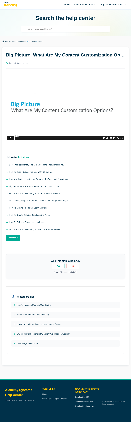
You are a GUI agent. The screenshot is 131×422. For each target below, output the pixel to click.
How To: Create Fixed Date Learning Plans (28, 208)
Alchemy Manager (19, 41)
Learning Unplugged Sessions (54, 399)
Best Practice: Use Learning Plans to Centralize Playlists (34, 229)
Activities (32, 41)
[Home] (10, 4)
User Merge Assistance (27, 343)
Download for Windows (84, 406)
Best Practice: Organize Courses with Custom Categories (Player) (38, 200)
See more (12, 238)
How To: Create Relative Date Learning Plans (29, 215)
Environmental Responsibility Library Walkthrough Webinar (43, 334)
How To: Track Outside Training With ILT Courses (31, 172)
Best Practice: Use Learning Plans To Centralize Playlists (34, 193)
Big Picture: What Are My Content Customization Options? (35, 186)
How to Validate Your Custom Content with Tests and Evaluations (38, 179)
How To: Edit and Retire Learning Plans (26, 222)
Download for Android (84, 401)
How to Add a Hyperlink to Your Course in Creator (39, 324)
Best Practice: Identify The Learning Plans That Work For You (36, 165)
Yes (58, 266)
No (73, 266)
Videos (40, 41)
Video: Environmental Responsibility (33, 314)
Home (7, 41)
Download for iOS (82, 397)
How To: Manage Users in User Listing (34, 305)
